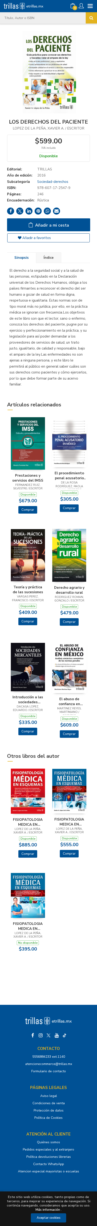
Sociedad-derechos (52, 181)
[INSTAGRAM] (40, 1035)
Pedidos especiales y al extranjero (48, 1149)
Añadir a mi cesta (51, 225)
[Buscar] (91, 18)
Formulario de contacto (48, 1071)
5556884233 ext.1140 (48, 1056)
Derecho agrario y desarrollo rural (69, 590)
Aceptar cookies (49, 1218)
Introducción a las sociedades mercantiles (27, 699)
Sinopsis (21, 257)
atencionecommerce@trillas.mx (48, 1064)
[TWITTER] (48, 1035)
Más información (48, 1209)
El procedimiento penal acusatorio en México (69, 475)
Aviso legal (48, 1096)
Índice (49, 257)
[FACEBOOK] (32, 1035)
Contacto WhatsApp (48, 1164)
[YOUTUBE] (56, 1035)
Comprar (27, 509)
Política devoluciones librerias (48, 1157)
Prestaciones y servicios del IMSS (27, 478)
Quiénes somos (48, 1142)
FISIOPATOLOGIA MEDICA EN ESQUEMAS (28, 822)
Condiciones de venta (48, 1103)
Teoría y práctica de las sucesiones (28, 589)
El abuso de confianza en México (69, 701)
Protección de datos (49, 1110)
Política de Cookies (48, 1118)
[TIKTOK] (64, 1035)
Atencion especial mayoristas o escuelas (48, 1171)
